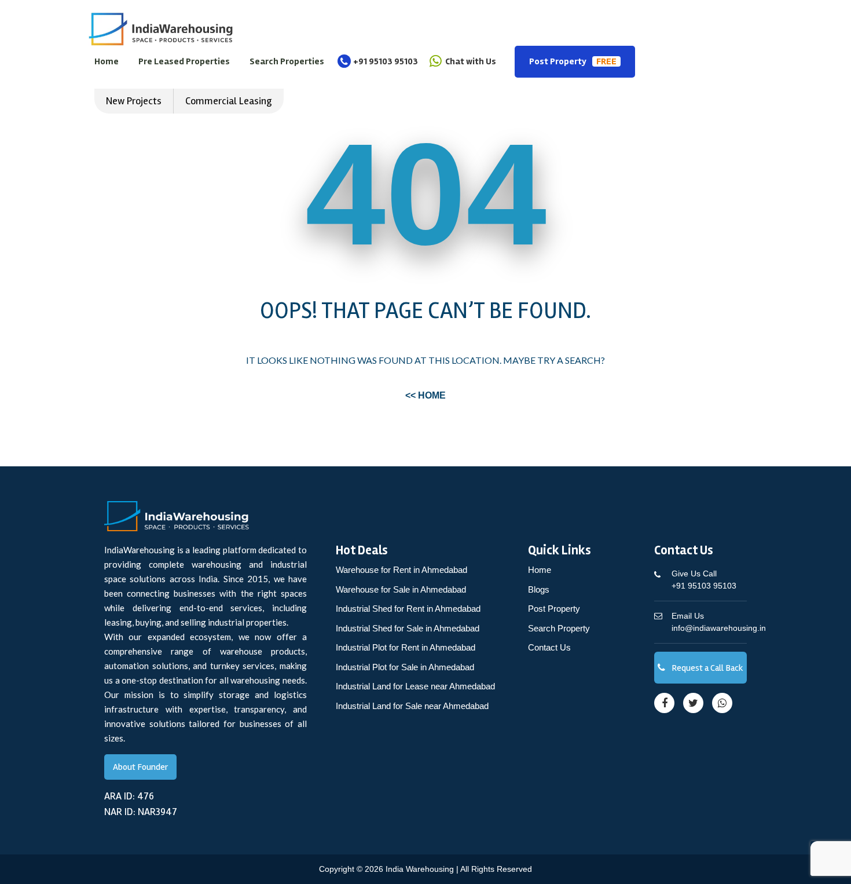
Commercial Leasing (228, 100)
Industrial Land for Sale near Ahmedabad (412, 706)
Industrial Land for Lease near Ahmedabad (415, 686)
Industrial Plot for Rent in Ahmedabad (405, 647)
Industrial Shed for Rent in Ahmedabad (408, 608)
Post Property (573, 61)
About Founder (140, 767)
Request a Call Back (706, 668)
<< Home (425, 395)
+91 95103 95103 (385, 61)
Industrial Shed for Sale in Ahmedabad (407, 628)
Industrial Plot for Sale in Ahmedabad (405, 667)
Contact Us (549, 647)
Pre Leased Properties (184, 61)
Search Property (559, 628)
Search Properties (287, 61)
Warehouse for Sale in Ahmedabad (401, 589)
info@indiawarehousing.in (719, 622)
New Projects (134, 100)
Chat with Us (469, 61)
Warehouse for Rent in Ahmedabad (401, 570)
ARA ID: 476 (129, 796)
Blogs (538, 589)
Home (106, 61)
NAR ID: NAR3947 (140, 811)
